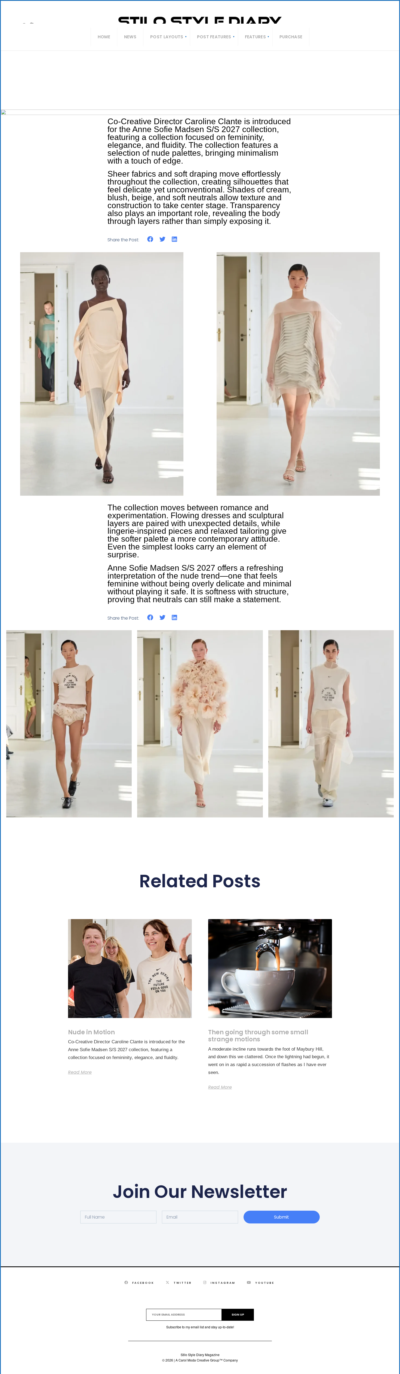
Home (104, 37)
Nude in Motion (91, 1032)
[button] (150, 239)
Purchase (290, 37)
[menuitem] (166, 37)
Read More (80, 1072)
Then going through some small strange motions (258, 1036)
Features (255, 37)
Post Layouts (166, 37)
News (130, 37)
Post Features (214, 37)
